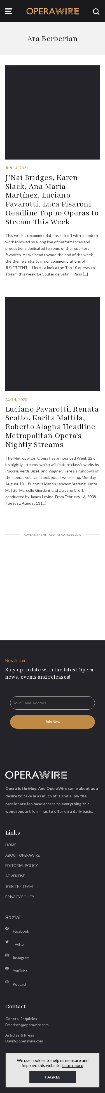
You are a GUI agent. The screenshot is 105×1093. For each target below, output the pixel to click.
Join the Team (19, 886)
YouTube (20, 971)
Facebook (21, 931)
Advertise (15, 876)
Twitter (19, 944)
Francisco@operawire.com (27, 1025)
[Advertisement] (52, 581)
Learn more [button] (72, 1065)
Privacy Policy (19, 897)
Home (10, 845)
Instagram (21, 958)
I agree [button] (52, 1077)
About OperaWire (22, 855)
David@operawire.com (24, 1041)
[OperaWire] (52, 11)
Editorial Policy (21, 865)
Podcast (19, 984)
